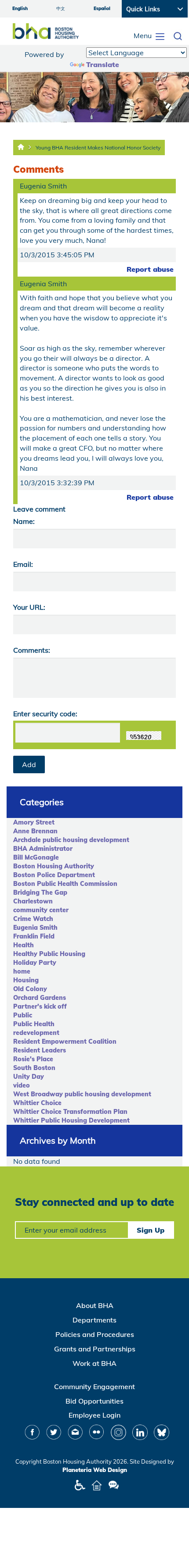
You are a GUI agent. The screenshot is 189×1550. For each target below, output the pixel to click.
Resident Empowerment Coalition (64, 1041)
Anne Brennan (35, 831)
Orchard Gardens (39, 998)
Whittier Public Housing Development (71, 1120)
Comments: (31, 650)
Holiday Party (34, 963)
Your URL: (29, 607)
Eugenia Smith (35, 927)
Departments (94, 1319)
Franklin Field (34, 936)
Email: (23, 564)
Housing (26, 980)
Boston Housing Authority (53, 866)
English (20, 8)
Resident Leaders (39, 1050)
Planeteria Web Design (94, 1469)
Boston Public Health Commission (65, 884)
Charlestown (33, 901)
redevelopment (36, 1033)
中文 (60, 8)
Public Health (34, 1024)
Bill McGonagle (36, 857)
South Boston (34, 1068)
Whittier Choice (37, 1103)
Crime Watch (33, 919)
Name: (24, 521)
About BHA (94, 1305)
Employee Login (94, 1415)
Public (22, 1015)
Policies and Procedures (94, 1334)
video (21, 1085)
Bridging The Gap (40, 892)
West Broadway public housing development (82, 1094)
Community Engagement (94, 1386)
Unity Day (28, 1077)
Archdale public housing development (71, 840)
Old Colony (30, 989)
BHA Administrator (43, 849)
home (21, 971)
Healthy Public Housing (49, 954)
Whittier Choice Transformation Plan (70, 1112)
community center (41, 910)
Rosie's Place (33, 1059)
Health (23, 945)
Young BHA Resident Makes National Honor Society (98, 147)
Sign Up (150, 1230)
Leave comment (39, 509)
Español (102, 8)
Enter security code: (45, 713)
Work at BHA (94, 1363)
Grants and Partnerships (94, 1348)
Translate (102, 64)
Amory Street (34, 822)
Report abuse (150, 269)
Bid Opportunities (94, 1401)
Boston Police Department (54, 875)
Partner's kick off (40, 1006)
